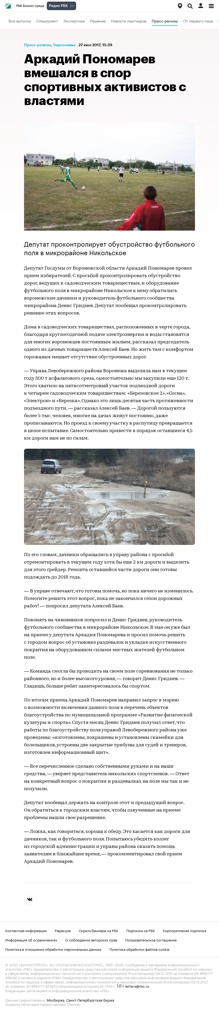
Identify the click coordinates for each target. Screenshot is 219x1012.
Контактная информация (26, 930)
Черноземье (64, 45)
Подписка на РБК (140, 930)
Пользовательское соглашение (151, 939)
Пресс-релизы (165, 21)
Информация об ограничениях (31, 939)
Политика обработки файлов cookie (140, 949)
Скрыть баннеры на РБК (98, 930)
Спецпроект (47, 21)
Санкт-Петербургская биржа (90, 999)
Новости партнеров (128, 21)
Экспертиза (74, 21)
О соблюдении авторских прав (91, 939)
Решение (98, 21)
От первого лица (198, 21)
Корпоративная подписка (184, 930)
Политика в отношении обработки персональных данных (53, 949)
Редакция (63, 930)
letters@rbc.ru (137, 985)
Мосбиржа (55, 999)
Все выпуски (20, 21)
